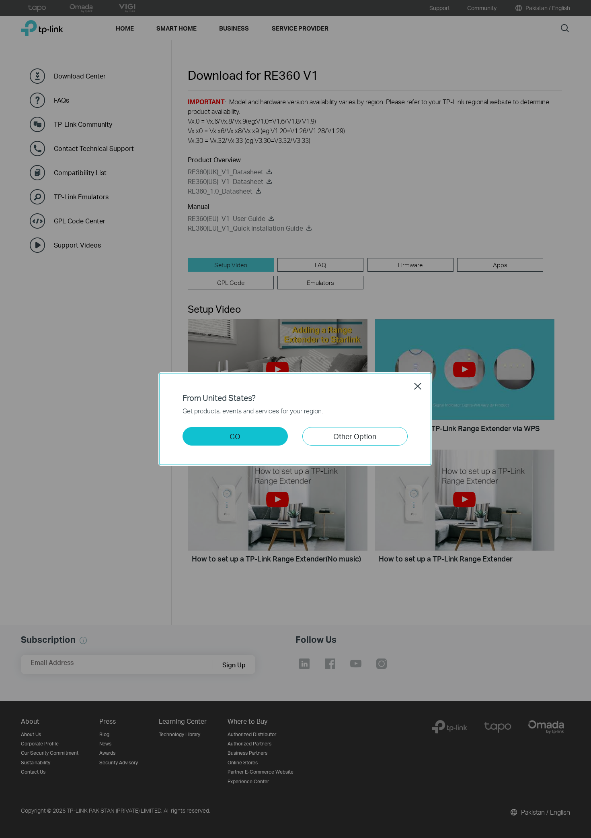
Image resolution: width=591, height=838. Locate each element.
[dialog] (295, 419)
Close (418, 386)
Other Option (354, 436)
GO (235, 436)
